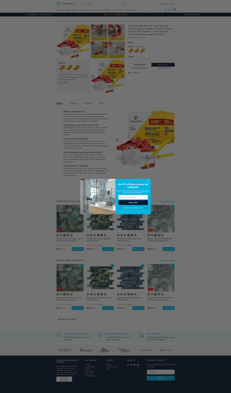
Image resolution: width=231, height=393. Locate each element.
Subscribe (133, 202)
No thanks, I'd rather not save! (133, 208)
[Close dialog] (148, 181)
